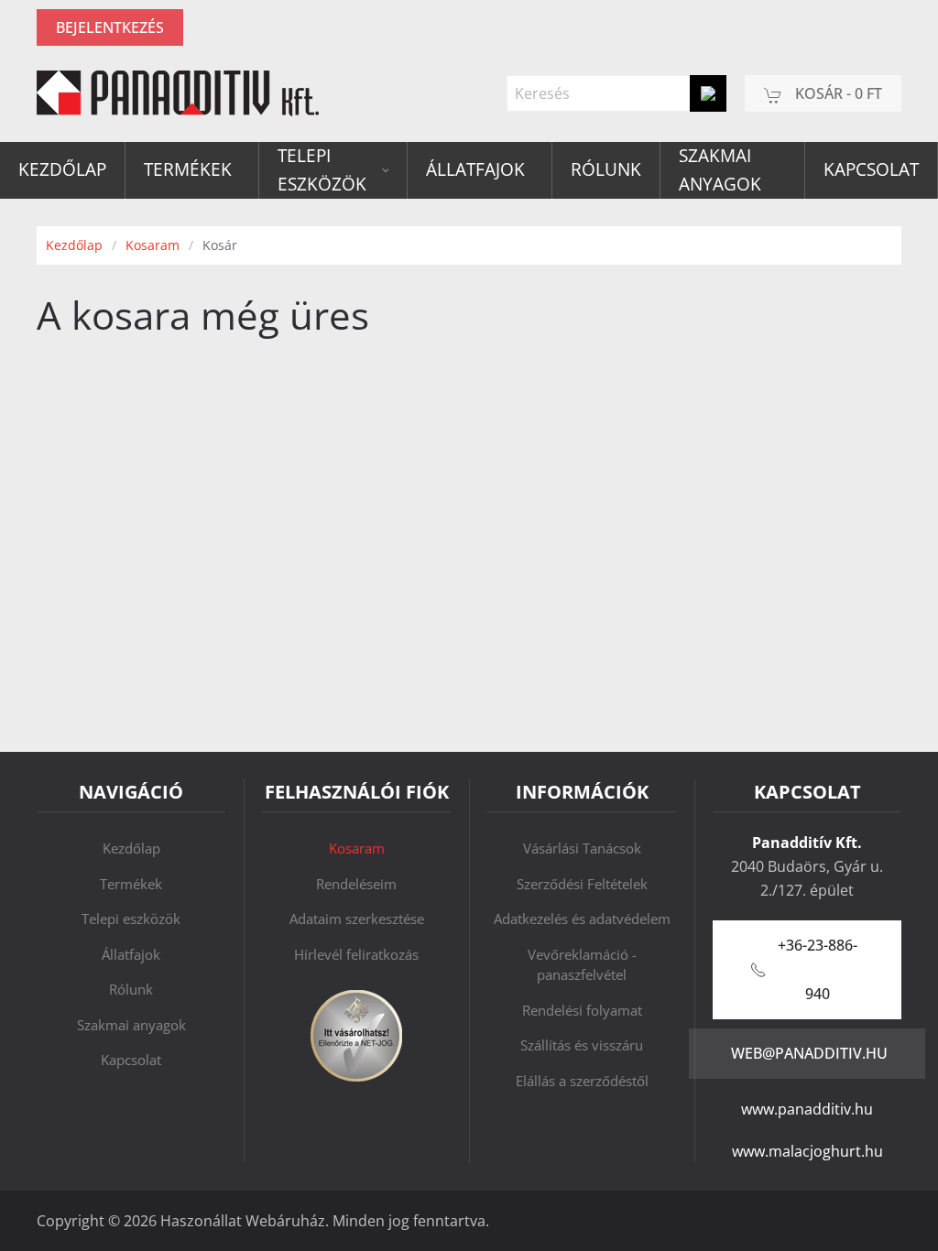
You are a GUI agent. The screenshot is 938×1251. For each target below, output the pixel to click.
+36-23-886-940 (817, 969)
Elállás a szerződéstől (582, 1081)
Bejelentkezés (110, 27)
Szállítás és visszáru (581, 1045)
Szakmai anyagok (720, 170)
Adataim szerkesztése (356, 918)
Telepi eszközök (131, 918)
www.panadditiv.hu (807, 1109)
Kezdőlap (62, 169)
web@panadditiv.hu (809, 1053)
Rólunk (606, 169)
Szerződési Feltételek (582, 884)
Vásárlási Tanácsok (582, 848)
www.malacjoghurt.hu (807, 1151)
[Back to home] (178, 93)
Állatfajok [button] (475, 169)
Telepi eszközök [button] (322, 170)
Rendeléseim (356, 884)
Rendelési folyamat (582, 1010)
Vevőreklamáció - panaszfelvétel (582, 964)
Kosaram (357, 848)
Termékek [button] (188, 169)
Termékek (131, 884)
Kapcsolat (871, 169)
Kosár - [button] (836, 93)
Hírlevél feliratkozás (356, 954)
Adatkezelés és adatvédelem (582, 918)
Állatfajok (131, 954)
